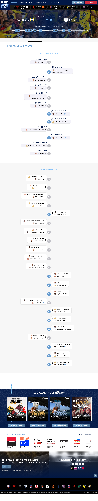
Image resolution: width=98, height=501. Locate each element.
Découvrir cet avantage (17, 425)
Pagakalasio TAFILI (62, 294)
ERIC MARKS (60, 327)
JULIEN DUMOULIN (63, 309)
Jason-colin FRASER (38, 338)
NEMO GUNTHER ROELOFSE (35, 221)
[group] (22, 7)
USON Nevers (22, 20)
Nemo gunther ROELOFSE (37, 232)
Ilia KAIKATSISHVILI (38, 241)
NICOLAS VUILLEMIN (37, 177)
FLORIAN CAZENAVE (63, 344)
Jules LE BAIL (60, 347)
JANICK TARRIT (39, 265)
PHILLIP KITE (60, 291)
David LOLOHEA (39, 223)
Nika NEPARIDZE (61, 285)
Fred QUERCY (38, 302)
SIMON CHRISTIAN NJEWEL (37, 145)
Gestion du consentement (66, 492)
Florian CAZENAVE (62, 355)
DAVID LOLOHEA (40, 80)
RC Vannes (74, 20)
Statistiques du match (62, 40)
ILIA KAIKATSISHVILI (38, 185)
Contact (56, 492)
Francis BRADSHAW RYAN (37, 258)
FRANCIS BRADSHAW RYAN (37, 129)
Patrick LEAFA (60, 276)
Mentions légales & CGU (7, 492)
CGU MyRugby (17, 492)
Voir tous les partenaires (85, 434)
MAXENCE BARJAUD (37, 256)
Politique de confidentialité (29, 492)
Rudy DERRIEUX (39, 249)
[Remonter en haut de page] (95, 475)
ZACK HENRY (42, 62)
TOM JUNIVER (61, 318)
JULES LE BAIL (59, 114)
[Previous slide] (91, 7)
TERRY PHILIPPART (38, 238)
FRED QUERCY (39, 230)
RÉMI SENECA (61, 283)
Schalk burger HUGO (62, 320)
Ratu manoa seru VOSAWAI (64, 329)
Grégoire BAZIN (61, 311)
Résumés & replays (35, 40)
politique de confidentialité (25, 470)
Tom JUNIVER (63, 72)
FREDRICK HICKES (60, 121)
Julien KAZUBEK (39, 197)
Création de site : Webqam (90, 492)
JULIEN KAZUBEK (38, 335)
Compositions (48, 40)
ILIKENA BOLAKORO (37, 247)
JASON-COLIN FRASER (38, 96)
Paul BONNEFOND (62, 214)
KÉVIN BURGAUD (62, 212)
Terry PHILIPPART (39, 188)
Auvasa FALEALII (39, 205)
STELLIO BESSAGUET (37, 203)
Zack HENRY (43, 98)
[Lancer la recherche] (67, 2)
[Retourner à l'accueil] (5, 5)
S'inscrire (6, 467)
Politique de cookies (42, 492)
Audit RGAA (51, 492)
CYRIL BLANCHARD (63, 274)
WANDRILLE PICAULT (61, 70)
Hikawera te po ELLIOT (38, 267)
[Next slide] (96, 7)
